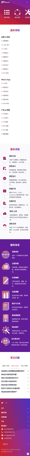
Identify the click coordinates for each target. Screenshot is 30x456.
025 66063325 (8, 429)
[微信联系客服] (27, 453)
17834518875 (8, 432)
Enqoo (18, 449)
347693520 (7, 438)
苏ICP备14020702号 (6, 451)
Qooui (5, 2)
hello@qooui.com (9, 435)
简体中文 (5, 444)
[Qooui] (2, 403)
